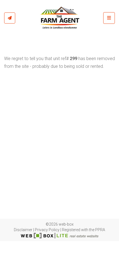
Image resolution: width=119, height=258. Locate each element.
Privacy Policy (47, 230)
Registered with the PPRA (83, 230)
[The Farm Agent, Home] (59, 18)
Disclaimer (23, 230)
